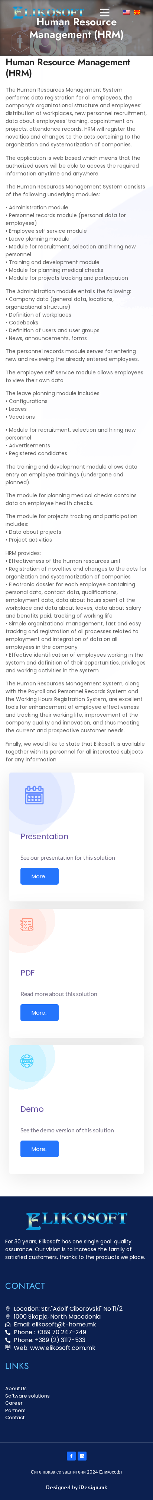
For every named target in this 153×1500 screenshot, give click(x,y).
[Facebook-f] (71, 1456)
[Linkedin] (82, 1456)
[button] (105, 12)
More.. (40, 876)
